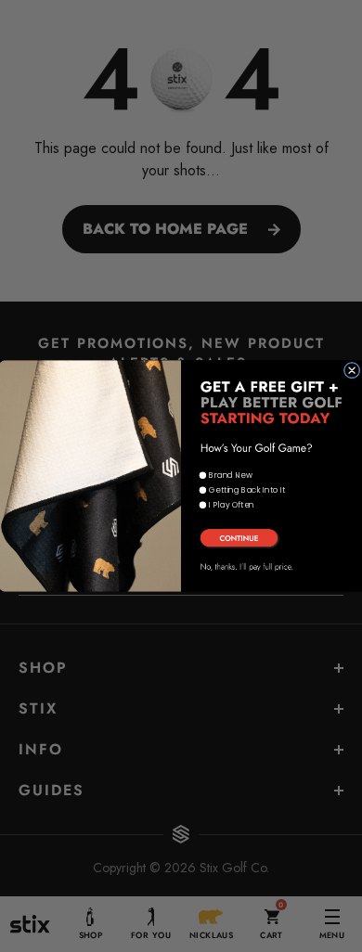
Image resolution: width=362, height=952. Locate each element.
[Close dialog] (351, 370)
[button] (271, 539)
